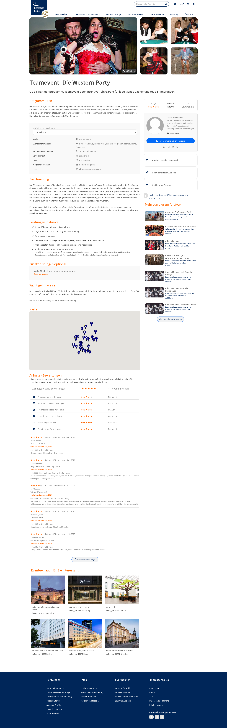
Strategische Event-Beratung (59, 696)
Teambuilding (130, 143)
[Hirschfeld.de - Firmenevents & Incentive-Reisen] (39, 7)
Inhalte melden (156, 705)
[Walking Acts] (153, 60)
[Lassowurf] (184, 60)
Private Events (53, 713)
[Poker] (184, 30)
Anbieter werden (122, 692)
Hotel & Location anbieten (126, 696)
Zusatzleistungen (54, 709)
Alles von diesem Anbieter (170, 319)
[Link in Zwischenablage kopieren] (177, 147)
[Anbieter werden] (188, 3)
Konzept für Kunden (55, 688)
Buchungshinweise (89, 688)
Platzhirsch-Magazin (90, 700)
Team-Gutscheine (88, 696)
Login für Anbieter (123, 700)
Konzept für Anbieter (124, 688)
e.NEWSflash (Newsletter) (92, 692)
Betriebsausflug (86, 143)
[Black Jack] (153, 30)
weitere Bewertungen (86, 559)
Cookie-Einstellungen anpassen (163, 712)
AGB (151, 696)
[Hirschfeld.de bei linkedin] (162, 717)
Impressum (154, 688)
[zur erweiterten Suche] (175, 3)
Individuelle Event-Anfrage (58, 692)
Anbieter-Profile (54, 705)
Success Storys (53, 700)
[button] (82, 329)
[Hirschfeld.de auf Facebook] (151, 717)
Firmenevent (99, 143)
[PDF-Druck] (164, 147)
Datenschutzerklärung (159, 700)
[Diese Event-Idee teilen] (168, 147)
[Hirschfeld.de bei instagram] (157, 717)
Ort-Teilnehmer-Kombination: (44, 128)
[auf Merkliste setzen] (172, 147)
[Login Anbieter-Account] (193, 3)
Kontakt (152, 692)
